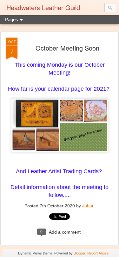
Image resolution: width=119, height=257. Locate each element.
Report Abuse (98, 252)
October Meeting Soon (67, 47)
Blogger (79, 252)
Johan (88, 205)
